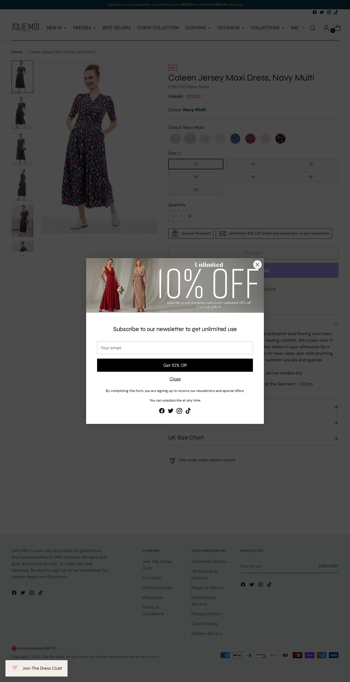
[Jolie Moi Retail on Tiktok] (188, 412)
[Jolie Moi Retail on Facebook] (162, 412)
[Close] (257, 264)
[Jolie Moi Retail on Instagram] (179, 412)
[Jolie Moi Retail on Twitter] (170, 412)
